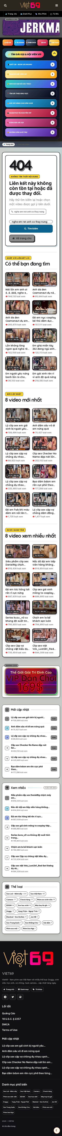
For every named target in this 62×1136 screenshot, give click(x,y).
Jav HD (34, 917)
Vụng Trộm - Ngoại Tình (29, 911)
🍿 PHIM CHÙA (31, 42)
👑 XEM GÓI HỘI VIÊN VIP (17, 74)
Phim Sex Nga (29, 928)
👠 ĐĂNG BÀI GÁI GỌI (15, 122)
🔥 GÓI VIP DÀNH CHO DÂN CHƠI (20, 103)
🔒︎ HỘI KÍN (8, 42)
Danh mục (24, 989)
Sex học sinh (24, 905)
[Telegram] (5, 997)
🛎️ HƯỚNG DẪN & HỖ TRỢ (17, 132)
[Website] (20, 997)
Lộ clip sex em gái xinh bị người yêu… (23, 1045)
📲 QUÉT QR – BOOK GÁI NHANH (19, 64)
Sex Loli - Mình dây (16, 894)
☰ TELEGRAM (19, 42)
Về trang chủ (24, 238)
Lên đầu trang (9, 1126)
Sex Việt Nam (37, 894)
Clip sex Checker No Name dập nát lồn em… (27, 1062)
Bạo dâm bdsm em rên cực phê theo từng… (27, 1073)
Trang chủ (12, 14)
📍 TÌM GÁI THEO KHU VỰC (17, 93)
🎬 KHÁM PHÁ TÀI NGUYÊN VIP (19, 113)
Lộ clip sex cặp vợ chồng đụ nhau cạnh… (25, 1056)
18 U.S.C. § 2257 (11, 1018)
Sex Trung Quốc (13, 923)
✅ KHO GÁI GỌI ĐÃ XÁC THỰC (19, 84)
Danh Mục (27, 14)
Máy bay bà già (42, 905)
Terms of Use (9, 1029)
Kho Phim (42, 14)
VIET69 (8, 973)
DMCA (5, 1024)
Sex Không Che (32, 923)
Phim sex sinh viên (46, 900)
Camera (11, 900)
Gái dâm (47, 923)
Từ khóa (38, 989)
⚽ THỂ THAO (54, 42)
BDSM (10, 905)
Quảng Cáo (8, 1013)
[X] (13, 997)
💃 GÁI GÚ (42, 42)
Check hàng (26, 900)
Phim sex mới (12, 928)
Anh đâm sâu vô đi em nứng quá (21, 1051)
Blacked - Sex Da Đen (16, 917)
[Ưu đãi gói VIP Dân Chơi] (31, 681)
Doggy (10, 911)
